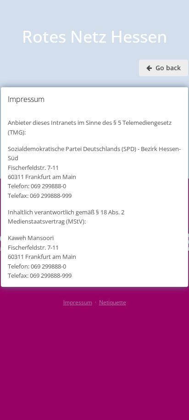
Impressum (77, 302)
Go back (167, 67)
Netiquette (112, 302)
